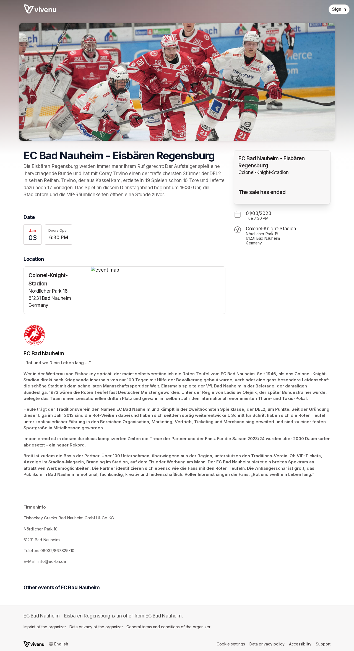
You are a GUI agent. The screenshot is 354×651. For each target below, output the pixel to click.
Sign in (339, 9)
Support (323, 644)
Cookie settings (231, 644)
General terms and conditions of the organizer (168, 626)
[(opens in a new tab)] (158, 270)
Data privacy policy (267, 644)
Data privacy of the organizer (96, 626)
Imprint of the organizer (45, 626)
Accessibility (300, 644)
